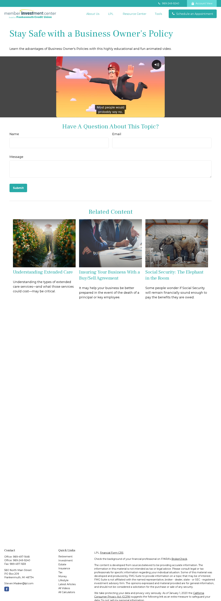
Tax (60, 572)
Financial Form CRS (111, 552)
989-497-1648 (21, 556)
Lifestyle (63, 580)
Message (16, 157)
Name (14, 134)
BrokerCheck (179, 558)
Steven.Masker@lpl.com (18, 583)
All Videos (64, 588)
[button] (93, 14)
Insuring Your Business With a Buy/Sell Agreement (109, 275)
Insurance (64, 568)
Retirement (65, 556)
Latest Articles (67, 584)
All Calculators (66, 592)
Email (116, 134)
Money (62, 576)
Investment (65, 560)
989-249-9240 (170, 3)
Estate (62, 564)
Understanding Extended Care (43, 272)
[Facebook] (6, 589)
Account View (204, 3)
